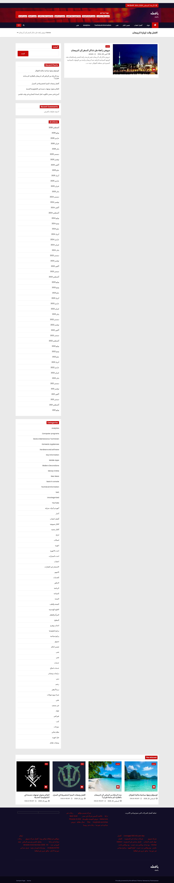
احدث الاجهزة (54, 551)
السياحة (107, 46)
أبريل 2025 (55, 175)
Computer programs (50, 433)
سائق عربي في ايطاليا (141, 851)
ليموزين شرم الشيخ (60, 16)
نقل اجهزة (55, 737)
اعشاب (56, 561)
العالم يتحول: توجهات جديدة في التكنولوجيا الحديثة (42, 89)
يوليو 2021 (55, 410)
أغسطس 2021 (54, 405)
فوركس (56, 716)
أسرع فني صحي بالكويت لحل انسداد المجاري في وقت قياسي (38, 94)
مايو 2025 (55, 170)
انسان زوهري (54, 625)
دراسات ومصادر (53, 673)
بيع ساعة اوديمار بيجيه (37, 848)
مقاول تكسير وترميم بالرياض (32, 842)
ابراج (57, 535)
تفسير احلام (126, 25)
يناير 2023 (55, 314)
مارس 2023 (55, 303)
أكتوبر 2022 (55, 330)
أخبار (57, 513)
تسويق (57, 641)
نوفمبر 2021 (55, 389)
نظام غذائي (55, 732)
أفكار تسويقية (54, 524)
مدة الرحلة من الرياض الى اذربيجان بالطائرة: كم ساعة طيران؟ (41, 77)
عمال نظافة (81, 822)
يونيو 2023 (55, 287)
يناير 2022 (55, 378)
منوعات (56, 727)
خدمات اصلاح (54, 668)
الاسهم (57, 572)
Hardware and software (49, 449)
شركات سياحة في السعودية (133, 839)
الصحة (57, 599)
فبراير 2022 (55, 373)
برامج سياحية (54, 636)
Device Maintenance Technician (46, 439)
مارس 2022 (55, 367)
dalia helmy (135, 798)
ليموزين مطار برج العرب (103, 16)
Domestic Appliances (50, 444)
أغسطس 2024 (54, 213)
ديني (57, 679)
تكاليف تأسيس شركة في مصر (92, 816)
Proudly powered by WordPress (126, 881)
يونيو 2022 (55, 351)
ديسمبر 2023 (54, 255)
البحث (55, 47)
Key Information (52, 455)
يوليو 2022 (55, 346)
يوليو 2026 (55, 133)
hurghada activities (100, 822)
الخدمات (56, 577)
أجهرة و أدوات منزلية (52, 508)
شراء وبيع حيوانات (53, 695)
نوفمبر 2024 (54, 202)
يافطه (154, 13)
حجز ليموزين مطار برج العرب (45, 16)
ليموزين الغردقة (23, 16)
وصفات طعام (54, 743)
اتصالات (56, 540)
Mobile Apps (54, 460)
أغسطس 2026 (54, 127)
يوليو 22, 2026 (78, 799)
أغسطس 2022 (54, 341)
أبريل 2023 (55, 298)
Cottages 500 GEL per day (134, 836)
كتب (57, 721)
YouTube (55, 503)
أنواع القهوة (131, 848)
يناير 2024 (55, 250)
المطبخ (56, 620)
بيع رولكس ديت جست (143, 848)
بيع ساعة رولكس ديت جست (140, 845)
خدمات (56, 663)
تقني (57, 657)
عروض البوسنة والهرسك (90, 819)
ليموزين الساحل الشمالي (88, 16)
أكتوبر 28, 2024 (103, 54)
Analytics (86, 25)
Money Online (53, 471)
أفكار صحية (55, 529)
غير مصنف (55, 705)
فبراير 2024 (55, 245)
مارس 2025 (55, 181)
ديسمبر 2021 (54, 383)
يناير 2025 (55, 191)
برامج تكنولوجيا (54, 631)
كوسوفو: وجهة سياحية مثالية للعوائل (47, 71)
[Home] (155, 25)
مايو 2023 (55, 293)
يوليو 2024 (55, 218)
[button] (23, 25)
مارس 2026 (55, 138)
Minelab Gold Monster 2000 (34, 845)
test (57, 492)
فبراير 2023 (55, 309)
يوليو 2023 (55, 282)
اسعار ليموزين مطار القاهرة (74, 16)
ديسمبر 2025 (54, 154)
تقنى (117, 25)
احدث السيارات (54, 556)
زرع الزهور (55, 689)
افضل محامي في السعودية (132, 842)
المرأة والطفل (54, 615)
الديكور (56, 583)
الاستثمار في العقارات (52, 567)
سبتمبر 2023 (54, 271)
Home (48, 32)
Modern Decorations (50, 465)
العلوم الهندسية (54, 609)
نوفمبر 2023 (55, 261)
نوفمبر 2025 (54, 159)
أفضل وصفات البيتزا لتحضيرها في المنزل (45, 83)
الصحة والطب (54, 604)
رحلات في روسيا (88, 825)
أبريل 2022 (55, 362)
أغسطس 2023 (54, 277)
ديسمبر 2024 (54, 197)
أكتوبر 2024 (55, 207)
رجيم (57, 684)
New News (55, 476)
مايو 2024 (55, 229)
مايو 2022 (55, 357)
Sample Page (20, 881)
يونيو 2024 (55, 223)
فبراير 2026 (55, 143)
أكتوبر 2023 (55, 266)
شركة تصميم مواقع (84, 813)
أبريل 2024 (55, 234)
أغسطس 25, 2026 (149, 799)
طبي (77, 25)
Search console (53, 481)
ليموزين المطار (32, 16)
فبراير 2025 (55, 186)
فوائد (148, 25)
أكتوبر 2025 (55, 165)
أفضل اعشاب (138, 25)
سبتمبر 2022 (54, 335)
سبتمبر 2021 (55, 399)
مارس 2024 (54, 239)
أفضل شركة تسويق (31, 839)
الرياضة (56, 588)
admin (91, 54)
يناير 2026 (55, 149)
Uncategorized (53, 497)
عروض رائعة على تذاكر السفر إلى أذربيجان (90, 50)
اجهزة (57, 545)
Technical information (102, 25)
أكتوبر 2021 (55, 394)
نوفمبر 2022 (55, 325)
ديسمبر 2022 (54, 319)
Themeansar (154, 881)
